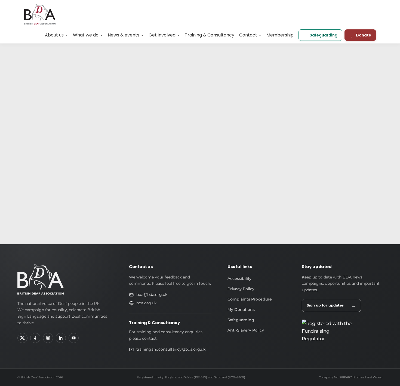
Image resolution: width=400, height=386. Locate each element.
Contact (248, 35)
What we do (86, 35)
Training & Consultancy (209, 35)
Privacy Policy (240, 288)
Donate (363, 35)
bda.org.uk (146, 303)
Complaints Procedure (249, 299)
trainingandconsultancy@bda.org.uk (170, 349)
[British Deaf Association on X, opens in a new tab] (22, 338)
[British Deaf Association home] (40, 279)
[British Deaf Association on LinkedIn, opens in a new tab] (61, 338)
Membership (280, 35)
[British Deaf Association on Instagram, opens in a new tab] (48, 338)
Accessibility (239, 278)
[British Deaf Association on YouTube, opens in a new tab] (74, 338)
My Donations (241, 309)
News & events (123, 35)
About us (54, 35)
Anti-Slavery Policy (245, 330)
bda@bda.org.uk (151, 294)
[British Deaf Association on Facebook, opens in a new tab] (35, 338)
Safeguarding (323, 35)
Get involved (162, 35)
